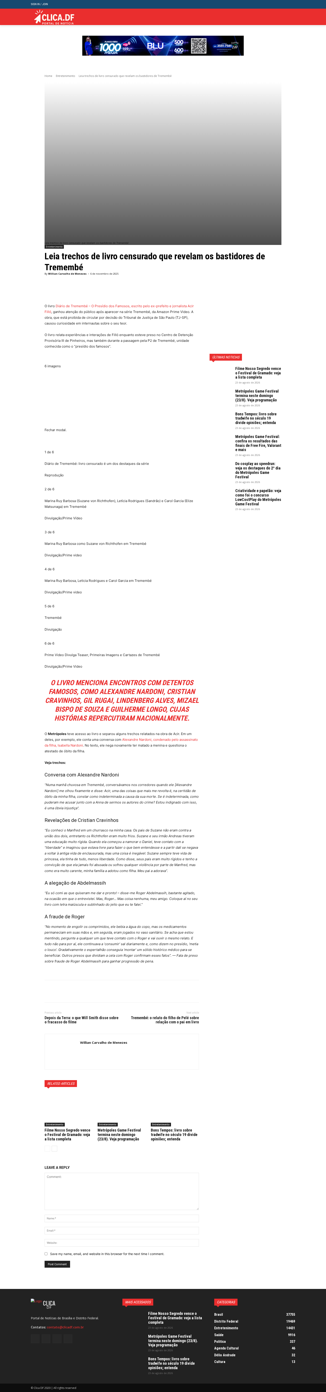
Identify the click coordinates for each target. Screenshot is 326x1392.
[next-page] (54, 1149)
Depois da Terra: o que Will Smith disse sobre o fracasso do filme (81, 1019)
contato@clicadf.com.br (65, 1327)
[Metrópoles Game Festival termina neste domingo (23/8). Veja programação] (122, 1109)
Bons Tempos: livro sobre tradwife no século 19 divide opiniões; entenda (174, 1134)
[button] (291, 4)
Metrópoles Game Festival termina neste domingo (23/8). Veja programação (119, 1134)
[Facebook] (272, 17)
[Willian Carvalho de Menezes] (62, 1052)
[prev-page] (47, 1149)
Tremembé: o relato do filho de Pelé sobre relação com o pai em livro (165, 1019)
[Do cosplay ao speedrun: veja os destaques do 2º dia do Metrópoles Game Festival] (221, 469)
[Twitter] (285, 17)
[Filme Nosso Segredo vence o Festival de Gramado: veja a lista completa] (69, 1109)
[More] (158, 292)
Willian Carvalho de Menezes (67, 273)
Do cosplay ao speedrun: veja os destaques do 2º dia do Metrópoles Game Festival (258, 470)
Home (48, 76)
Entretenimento (65, 76)
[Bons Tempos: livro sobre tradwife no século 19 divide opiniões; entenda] (175, 1109)
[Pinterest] (69, 991)
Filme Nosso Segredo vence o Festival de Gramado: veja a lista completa (67, 1134)
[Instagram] (279, 17)
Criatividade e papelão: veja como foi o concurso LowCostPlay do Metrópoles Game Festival (258, 497)
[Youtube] (292, 17)
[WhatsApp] (79, 991)
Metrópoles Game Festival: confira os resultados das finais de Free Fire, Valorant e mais (258, 443)
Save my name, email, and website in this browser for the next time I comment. (107, 1254)
